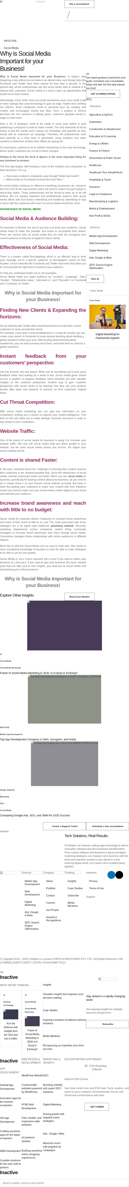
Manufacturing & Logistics (103, 201)
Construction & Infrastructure (105, 129)
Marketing (4, 797)
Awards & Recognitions (53, 919)
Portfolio (50, 888)
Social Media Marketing (10, 668)
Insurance (94, 187)
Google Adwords (7, 790)
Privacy (93, 881)
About (49, 881)
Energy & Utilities (99, 143)
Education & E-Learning (102, 136)
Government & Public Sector (105, 158)
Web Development (99, 243)
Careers (50, 902)
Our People (52, 910)
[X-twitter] (119, 875)
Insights (72, 881)
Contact (50, 895)
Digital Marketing (98, 250)
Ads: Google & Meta (100, 257)
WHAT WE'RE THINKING (14, 985)
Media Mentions (73, 904)
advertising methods (62, 526)
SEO (2, 803)
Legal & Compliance (100, 194)
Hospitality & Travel (100, 179)
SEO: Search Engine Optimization (100, 266)
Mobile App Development (103, 236)
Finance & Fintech (99, 150)
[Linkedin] (111, 875)
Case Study (94, 300)
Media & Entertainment (102, 208)
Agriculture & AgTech (101, 114)
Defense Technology (8, 1003)
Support (90, 896)
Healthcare (95, 165)
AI (1, 654)
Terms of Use (96, 888)
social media (75, 476)
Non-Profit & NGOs (99, 215)
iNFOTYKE (10, 41)
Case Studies (75, 888)
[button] (96, 21)
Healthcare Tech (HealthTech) (105, 172)
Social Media (11, 48)
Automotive (95, 122)
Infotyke (4, 831)
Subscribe (73, 895)
